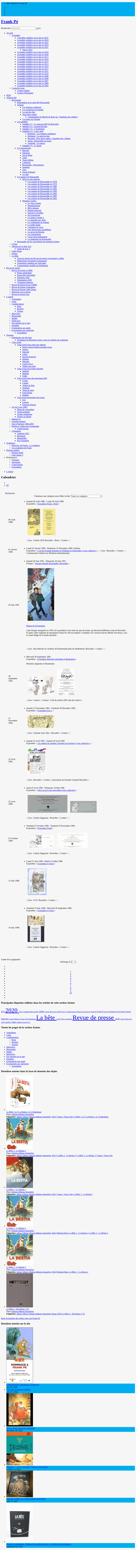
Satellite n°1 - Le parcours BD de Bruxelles (40, 124)
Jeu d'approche (34, 215)
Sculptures (10, 443)
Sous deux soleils (29, 114)
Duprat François (29, 357)
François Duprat (29, 405)
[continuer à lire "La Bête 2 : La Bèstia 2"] (19, 1226)
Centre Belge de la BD (52, 1012)
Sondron (25, 388)
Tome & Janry (28, 390)
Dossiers (10, 335)
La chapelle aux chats (37, 220)
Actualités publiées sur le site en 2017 (32, 57)
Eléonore (26, 153)
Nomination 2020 (24, 280)
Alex (24, 170)
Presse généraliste (24, 273)
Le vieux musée (34, 203)
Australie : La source (36, 143)
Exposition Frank (44, 828)
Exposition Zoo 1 (44, 710)
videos (19, 1022)
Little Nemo (17, 251)
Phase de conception (25, 409)
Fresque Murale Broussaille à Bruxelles (51, 563)
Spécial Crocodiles (35, 213)
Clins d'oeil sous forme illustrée (30, 369)
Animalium (16, 299)
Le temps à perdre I (36, 217)
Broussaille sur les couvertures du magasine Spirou (38, 241)
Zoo (28, 1022)
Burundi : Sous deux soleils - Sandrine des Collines (49, 138)
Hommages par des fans (22, 337)
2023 (54, 1155)
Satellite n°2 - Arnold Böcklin (34, 126)
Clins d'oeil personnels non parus (31, 397)
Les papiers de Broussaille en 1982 (42, 189)
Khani (54, 1314)
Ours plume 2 (17, 455)
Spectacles (16, 462)
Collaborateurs (18, 304)
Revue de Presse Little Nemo (24, 289)
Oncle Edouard (28, 172)
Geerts (25, 381)
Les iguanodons (34, 234)
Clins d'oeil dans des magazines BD (32, 378)
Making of (16, 419)
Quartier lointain (18, 421)
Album (25, 1117)
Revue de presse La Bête (22, 270)
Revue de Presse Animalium (23, 287)
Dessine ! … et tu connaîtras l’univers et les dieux (27, 1467)
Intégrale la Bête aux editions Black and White (25, 1499)
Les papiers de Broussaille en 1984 (42, 194)
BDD (8, 95)
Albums (20, 105)
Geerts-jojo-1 (27, 364)
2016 (3, 1012)
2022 (54, 1194)
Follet (24, 376)
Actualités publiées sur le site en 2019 (32, 52)
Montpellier (22, 438)
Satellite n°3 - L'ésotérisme (33, 129)
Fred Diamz (27, 393)
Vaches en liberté (24, 417)
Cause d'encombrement (37, 237)
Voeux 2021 (27, 50)
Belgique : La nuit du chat (38, 136)
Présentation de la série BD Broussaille (33, 102)
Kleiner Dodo (17, 453)
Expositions (22, 333)
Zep (24, 400)
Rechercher (6, 28)
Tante (24, 158)
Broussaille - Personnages (33, 165)
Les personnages (24, 148)
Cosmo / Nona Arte (64, 1117)
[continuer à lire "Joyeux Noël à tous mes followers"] (19, 1426)
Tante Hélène (27, 160)
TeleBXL (8, 1022)
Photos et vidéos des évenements (25, 426)
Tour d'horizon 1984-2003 (23, 424)
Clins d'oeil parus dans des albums (31, 345)
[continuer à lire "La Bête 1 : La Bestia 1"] (19, 1187)
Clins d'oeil (16, 342)
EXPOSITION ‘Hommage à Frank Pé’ (22, 1385)
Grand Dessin (23, 429)
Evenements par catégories (23, 330)
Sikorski (25, 352)
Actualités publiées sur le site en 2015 (32, 62)
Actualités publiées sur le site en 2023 (32, 45)
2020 (12, 1010)
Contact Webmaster (25, 93)
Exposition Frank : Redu (47, 504)
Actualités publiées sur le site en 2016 (32, 66)
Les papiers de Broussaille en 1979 (42, 184)
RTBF (117, 1019)
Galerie (128, 1012)
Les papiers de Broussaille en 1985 (42, 196)
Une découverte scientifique (39, 229)
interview (5, 1019)
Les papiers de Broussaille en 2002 (42, 198)
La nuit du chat (28, 112)
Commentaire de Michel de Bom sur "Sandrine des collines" (53, 117)
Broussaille (16, 100)
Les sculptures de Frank (22, 448)
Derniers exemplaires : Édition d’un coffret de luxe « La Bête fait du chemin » (39, 1544)
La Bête (15, 256)
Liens (14, 301)
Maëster (25, 373)
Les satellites (22, 122)
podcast (69, 1019)
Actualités (16, 35)
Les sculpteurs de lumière (33, 110)
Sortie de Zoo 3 (23, 249)
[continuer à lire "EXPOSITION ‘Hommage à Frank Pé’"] (19, 1382)
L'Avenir (22, 1019)
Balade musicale (34, 210)
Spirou (14, 253)
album (19, 1117)
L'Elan (14, 244)
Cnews (63, 1012)
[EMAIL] (7, 485)
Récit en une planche (31, 179)
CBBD (41, 1012)
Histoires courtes (29, 201)
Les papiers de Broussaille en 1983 (42, 191)
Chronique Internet (25, 282)
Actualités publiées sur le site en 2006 (32, 83)
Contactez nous (18, 88)
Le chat (25, 174)
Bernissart (21, 436)
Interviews (16, 313)
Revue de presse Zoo (20, 294)
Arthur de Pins (28, 385)
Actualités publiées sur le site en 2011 (32, 71)
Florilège (15, 325)
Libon (24, 354)
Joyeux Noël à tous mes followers (20, 1428)
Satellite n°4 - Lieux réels (32, 131)
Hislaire (25, 359)
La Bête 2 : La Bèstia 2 (86, 1155)
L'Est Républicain (30, 1019)
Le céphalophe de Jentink (38, 222)
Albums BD (11, 98)
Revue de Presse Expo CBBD (24, 285)
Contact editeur (23, 90)
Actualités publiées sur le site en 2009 (32, 76)
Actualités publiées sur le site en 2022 (32, 42)
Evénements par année (21, 328)
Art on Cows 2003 (19, 407)
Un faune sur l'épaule (31, 119)
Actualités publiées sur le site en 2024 (32, 40)
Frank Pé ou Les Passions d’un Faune (111, 1012)
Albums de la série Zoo (21, 246)
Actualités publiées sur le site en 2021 (32, 47)
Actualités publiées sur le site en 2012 (32, 69)
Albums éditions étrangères (22, 1114)
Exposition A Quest (45, 864)
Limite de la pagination (10, 959)
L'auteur (9, 297)
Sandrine (26, 167)
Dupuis (79, 1012)
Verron (25, 349)
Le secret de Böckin (36, 232)
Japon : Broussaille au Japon (39, 141)
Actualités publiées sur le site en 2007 (32, 81)
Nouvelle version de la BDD (18, 1389)
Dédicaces (16, 321)
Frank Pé (94, 1012)
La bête (46, 1017)
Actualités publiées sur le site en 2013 (32, 64)
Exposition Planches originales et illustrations (56, 659)
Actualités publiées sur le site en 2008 (32, 78)
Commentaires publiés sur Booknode (32, 265)
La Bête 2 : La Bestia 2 (16, 1151)
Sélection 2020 (23, 277)
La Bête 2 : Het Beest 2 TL (17, 1309)
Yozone (24, 1022)
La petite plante (34, 225)
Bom (19, 306)
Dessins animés (12, 450)
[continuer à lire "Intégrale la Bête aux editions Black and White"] (19, 1496)
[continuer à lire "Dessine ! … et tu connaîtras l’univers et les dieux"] (19, 1464)
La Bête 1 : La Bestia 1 (16, 1189)
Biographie (16, 316)
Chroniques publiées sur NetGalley (31, 263)
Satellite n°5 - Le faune (32, 146)
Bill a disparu (33, 208)
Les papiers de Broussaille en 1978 (42, 182)
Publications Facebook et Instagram (32, 261)
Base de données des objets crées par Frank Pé (20, 1318)
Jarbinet (25, 371)
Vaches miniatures (24, 414)
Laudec (25, 383)
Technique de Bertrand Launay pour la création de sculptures (42, 340)
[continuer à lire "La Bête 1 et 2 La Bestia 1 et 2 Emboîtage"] (19, 1109)
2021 (21, 1012)
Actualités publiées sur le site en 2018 (32, 59)
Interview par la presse (21, 292)
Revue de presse (13, 268)
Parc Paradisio (23, 441)
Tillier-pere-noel (29, 366)
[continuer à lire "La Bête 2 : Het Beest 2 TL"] (19, 1307)
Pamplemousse (34, 206)
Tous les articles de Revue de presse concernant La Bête (40, 258)
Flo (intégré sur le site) (21, 323)
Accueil (9, 33)
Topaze (20, 311)
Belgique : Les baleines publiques (42, 134)
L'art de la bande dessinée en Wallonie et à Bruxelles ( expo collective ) (67, 551)
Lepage (25, 402)
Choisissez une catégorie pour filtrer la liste (52, 496)
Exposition (86, 1012)
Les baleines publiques (31, 107)
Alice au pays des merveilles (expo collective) (56, 790)
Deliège (25, 395)
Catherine (26, 162)
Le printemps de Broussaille (39, 239)
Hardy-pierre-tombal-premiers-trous (37, 347)
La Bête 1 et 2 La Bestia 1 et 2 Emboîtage (23, 1112)
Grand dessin (17, 465)
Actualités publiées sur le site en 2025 (32, 38)
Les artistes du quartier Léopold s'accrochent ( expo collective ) (63, 743)
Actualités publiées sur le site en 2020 (32, 54)
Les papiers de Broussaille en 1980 (42, 186)
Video (14, 1022)
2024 (54, 1117)
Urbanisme (16, 431)
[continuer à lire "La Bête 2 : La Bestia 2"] (19, 1148)
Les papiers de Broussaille (28, 177)
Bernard (25, 150)
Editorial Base (62, 1233)
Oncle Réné (27, 155)
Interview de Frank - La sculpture (26, 445)
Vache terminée (23, 412)
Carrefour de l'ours (35, 227)
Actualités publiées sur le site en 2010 (32, 74)
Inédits (14, 318)
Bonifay (20, 309)
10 (71, 993)
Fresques (15, 460)
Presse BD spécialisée (26, 275)
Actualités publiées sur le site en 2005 (32, 86)
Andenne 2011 (23, 433)
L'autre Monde (14, 1019)
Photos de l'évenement (35, 626)
